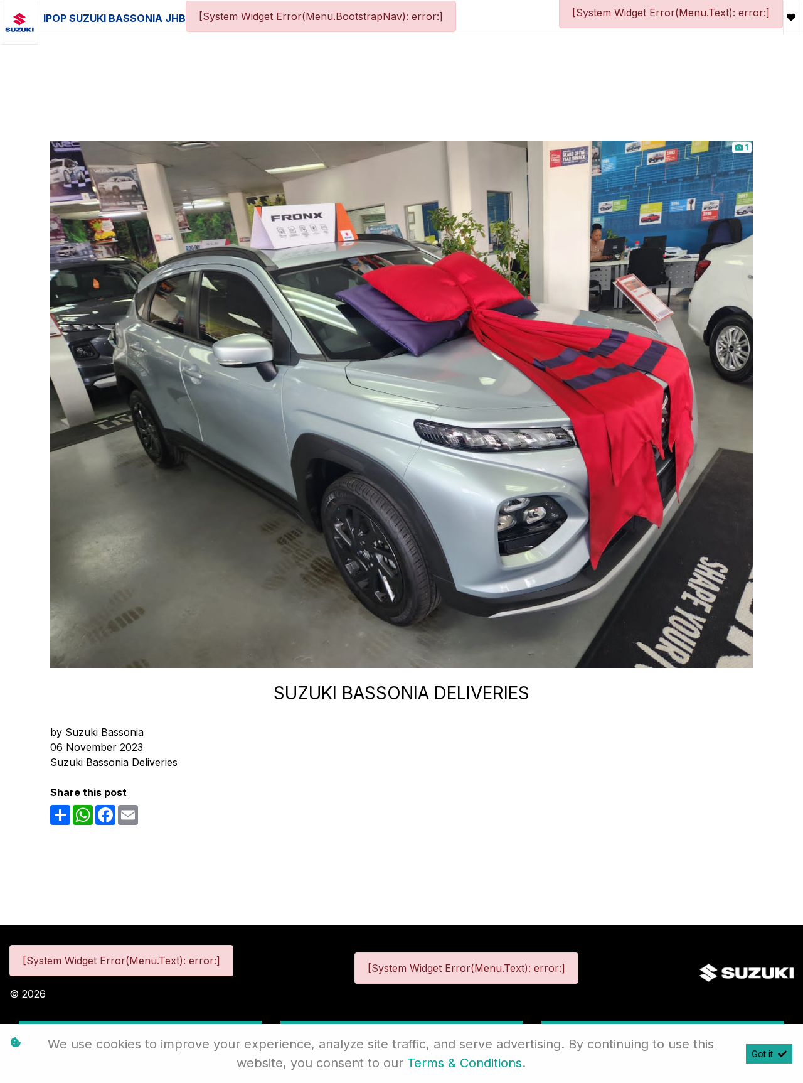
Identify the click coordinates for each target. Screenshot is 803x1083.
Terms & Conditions (464, 1062)
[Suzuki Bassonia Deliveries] (401, 403)
